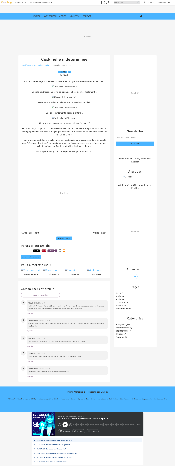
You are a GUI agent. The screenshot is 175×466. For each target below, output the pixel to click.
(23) (123, 325)
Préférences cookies (160, 399)
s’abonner (66, 431)
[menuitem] (36, 16)
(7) (123, 331)
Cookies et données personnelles (142, 399)
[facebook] (101, 2)
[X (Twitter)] (105, 2)
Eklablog (104, 392)
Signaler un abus (83, 399)
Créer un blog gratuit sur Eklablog (48, 399)
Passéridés (121, 306)
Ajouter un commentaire (40, 295)
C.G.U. (93, 399)
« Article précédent (30, 233)
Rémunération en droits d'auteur (108, 399)
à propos (94, 431)
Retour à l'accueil (64, 238)
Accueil (36, 16)
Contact (87, 16)
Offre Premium (124, 399)
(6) (122, 337)
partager (80, 431)
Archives (74, 16)
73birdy (136, 159)
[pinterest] (109, 2)
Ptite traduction (123, 309)
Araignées (120, 296)
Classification (122, 303)
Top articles (65, 399)
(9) (124, 328)
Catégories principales (55, 16)
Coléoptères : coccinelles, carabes (36, 65)
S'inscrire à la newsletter (30, 257)
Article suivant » (100, 233)
